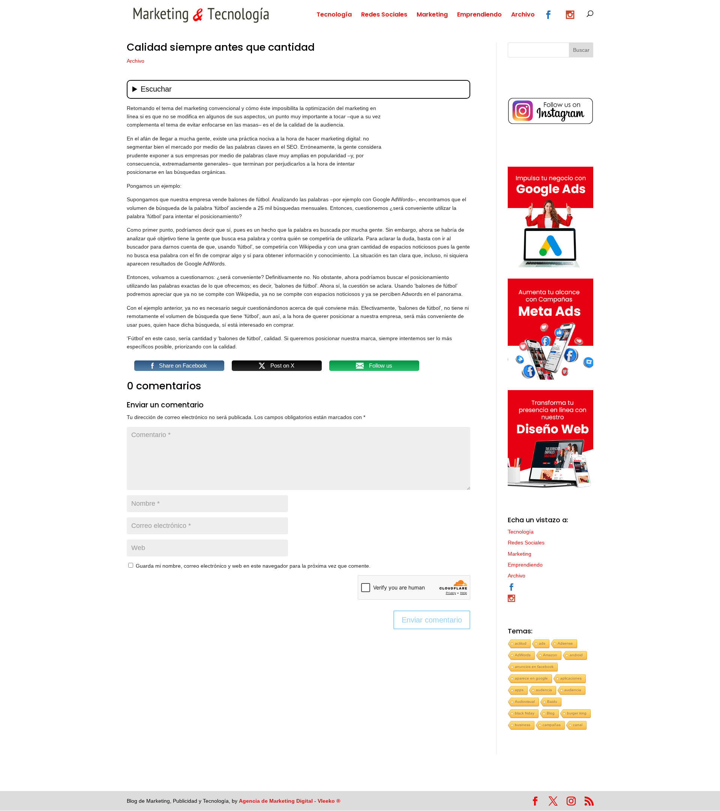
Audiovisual (525, 701)
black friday (524, 713)
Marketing (432, 15)
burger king (576, 713)
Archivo (523, 15)
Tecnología (334, 15)
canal (577, 725)
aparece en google (531, 678)
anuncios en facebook (534, 667)
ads (542, 643)
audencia (544, 690)
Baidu (552, 701)
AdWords (523, 655)
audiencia (572, 690)
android (576, 655)
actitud (520, 643)
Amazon (550, 655)
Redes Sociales (384, 15)
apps (519, 690)
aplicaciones (571, 678)
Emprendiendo (479, 15)
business (522, 725)
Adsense (565, 643)
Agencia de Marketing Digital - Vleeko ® (289, 801)
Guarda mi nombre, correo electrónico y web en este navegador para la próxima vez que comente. (253, 566)
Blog (551, 713)
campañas (552, 725)
